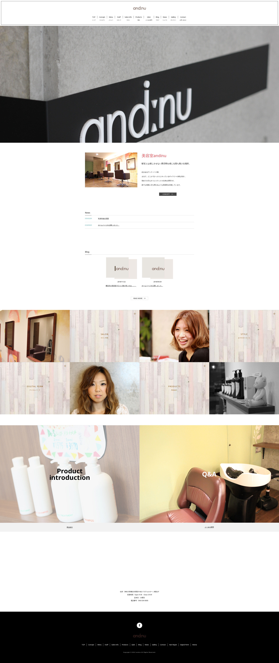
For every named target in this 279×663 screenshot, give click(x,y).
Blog (139, 645)
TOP (83, 645)
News (147, 645)
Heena (194, 645)
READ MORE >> (139, 298)
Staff (106, 645)
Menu (99, 645)
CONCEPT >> (168, 194)
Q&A (133, 645)
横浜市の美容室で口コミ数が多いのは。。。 (121, 286)
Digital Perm (184, 645)
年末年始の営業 (103, 218)
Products (125, 645)
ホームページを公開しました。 (108, 225)
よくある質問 (209, 527)
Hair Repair (173, 645)
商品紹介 (70, 527)
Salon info (115, 645)
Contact (163, 645)
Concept (91, 645)
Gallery (154, 645)
